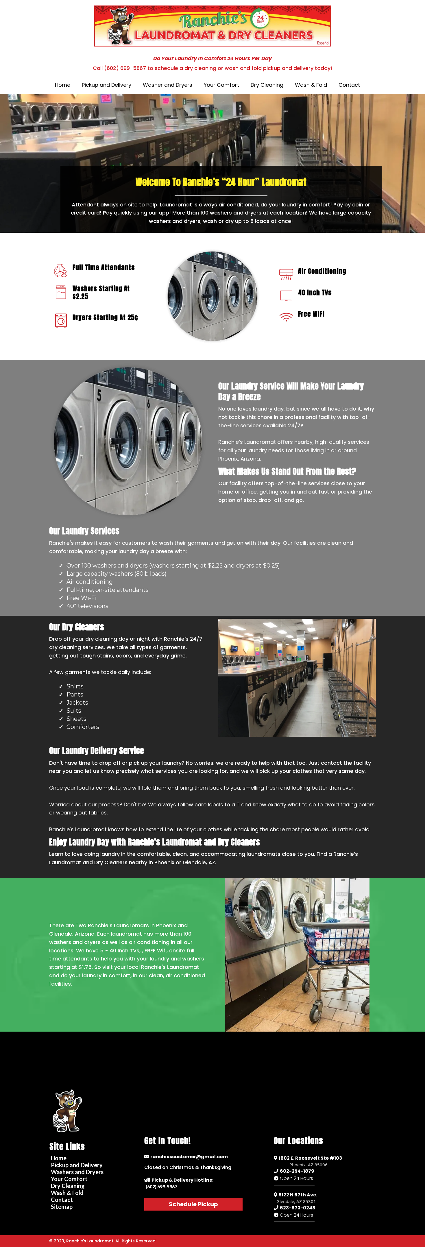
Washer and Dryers (167, 84)
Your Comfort (221, 84)
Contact (349, 84)
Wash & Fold (311, 84)
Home (62, 84)
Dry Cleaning (267, 84)
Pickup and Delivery (106, 84)
